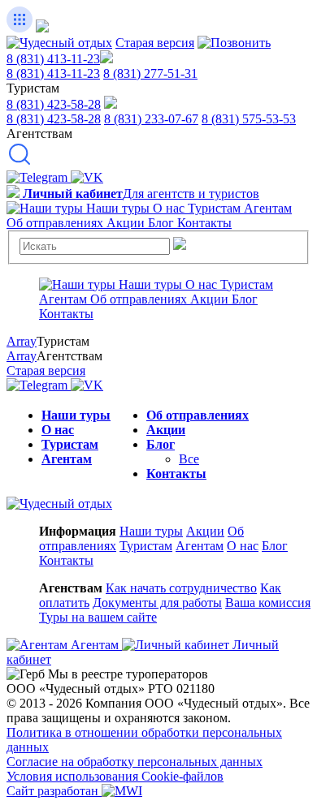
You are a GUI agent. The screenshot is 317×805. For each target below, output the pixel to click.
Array (22, 341)
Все (189, 459)
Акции (165, 430)
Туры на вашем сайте (98, 617)
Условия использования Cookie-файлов (115, 776)
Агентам (66, 459)
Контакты (176, 473)
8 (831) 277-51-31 (150, 73)
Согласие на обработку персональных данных (135, 761)
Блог (160, 444)
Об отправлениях (197, 415)
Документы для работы (157, 602)
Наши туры (76, 415)
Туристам (69, 444)
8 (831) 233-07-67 (151, 119)
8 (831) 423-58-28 (54, 104)
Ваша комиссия (267, 602)
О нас (57, 430)
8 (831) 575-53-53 (249, 119)
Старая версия (154, 43)
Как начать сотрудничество (181, 588)
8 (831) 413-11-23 (53, 59)
